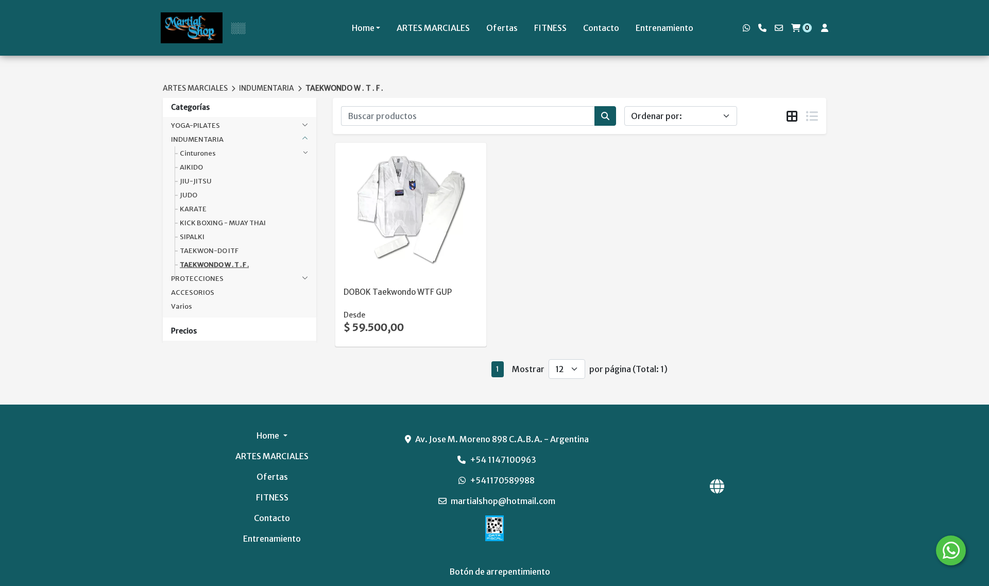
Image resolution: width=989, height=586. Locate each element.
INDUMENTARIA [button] (197, 139)
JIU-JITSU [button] (196, 181)
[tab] (792, 116)
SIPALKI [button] (192, 236)
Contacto (601, 28)
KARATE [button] (193, 209)
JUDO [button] (188, 195)
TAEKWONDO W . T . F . (344, 88)
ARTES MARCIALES (433, 28)
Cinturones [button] (198, 153)
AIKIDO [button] (191, 167)
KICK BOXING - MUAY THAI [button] (223, 223)
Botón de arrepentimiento (499, 571)
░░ (238, 28)
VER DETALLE (396, 258)
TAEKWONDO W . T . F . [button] (214, 264)
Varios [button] (181, 306)
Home (363, 28)
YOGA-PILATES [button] (195, 125)
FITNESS (550, 28)
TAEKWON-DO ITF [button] (209, 250)
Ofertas (502, 28)
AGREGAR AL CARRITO (411, 231)
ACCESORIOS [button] (192, 292)
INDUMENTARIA (266, 88)
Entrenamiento (664, 28)
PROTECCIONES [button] (197, 278)
